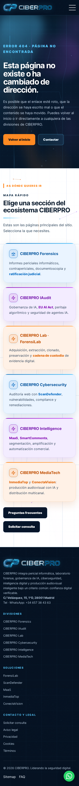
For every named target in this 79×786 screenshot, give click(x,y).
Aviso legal (10, 729)
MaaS (7, 689)
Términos (9, 750)
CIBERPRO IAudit (35, 297)
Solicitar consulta (21, 527)
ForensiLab (10, 675)
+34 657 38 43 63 (38, 602)
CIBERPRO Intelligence (41, 429)
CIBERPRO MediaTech (40, 472)
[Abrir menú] (72, 7)
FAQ (22, 777)
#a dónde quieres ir (24, 185)
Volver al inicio (19, 140)
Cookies (8, 743)
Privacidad (10, 736)
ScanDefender (12, 682)
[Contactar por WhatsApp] (69, 776)
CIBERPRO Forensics (39, 254)
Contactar (51, 140)
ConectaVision (13, 703)
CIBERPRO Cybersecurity (43, 384)
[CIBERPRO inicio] (27, 7)
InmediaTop (11, 696)
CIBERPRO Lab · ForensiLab (34, 338)
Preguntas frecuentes (25, 513)
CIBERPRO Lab (13, 635)
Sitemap (9, 777)
